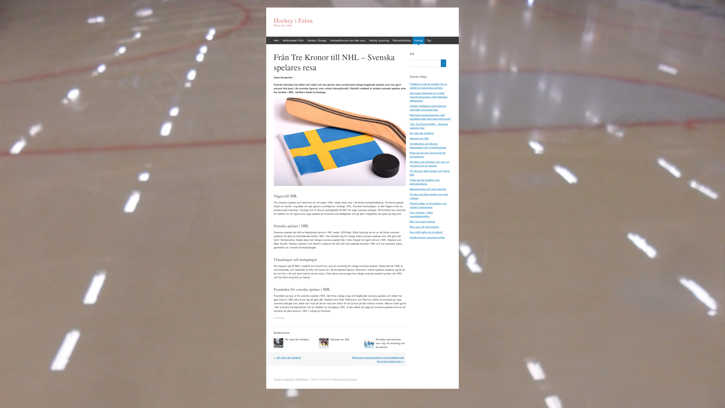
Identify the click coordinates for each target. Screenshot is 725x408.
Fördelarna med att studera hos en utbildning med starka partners (428, 86)
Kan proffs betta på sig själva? (426, 232)
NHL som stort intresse (422, 221)
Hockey (418, 40)
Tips (429, 40)
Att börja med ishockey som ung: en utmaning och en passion (390, 343)
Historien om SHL (340, 339)
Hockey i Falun (293, 20)
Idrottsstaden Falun (293, 40)
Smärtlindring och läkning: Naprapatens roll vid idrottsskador (428, 145)
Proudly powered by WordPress (291, 379)
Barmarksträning (402, 40)
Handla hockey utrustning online (427, 237)
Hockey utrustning (379, 40)
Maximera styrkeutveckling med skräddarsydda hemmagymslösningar (378, 359)
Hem (276, 40)
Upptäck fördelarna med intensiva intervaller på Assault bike (428, 107)
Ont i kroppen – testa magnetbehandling (421, 214)
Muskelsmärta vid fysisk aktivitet (428, 189)
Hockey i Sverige (317, 40)
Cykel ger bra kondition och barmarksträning (425, 181)
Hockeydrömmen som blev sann (347, 40)
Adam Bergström (283, 77)
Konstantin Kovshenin (345, 379)
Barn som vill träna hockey (424, 227)
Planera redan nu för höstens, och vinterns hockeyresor (428, 205)
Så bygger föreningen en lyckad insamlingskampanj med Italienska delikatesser (428, 96)
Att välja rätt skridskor (297, 339)
